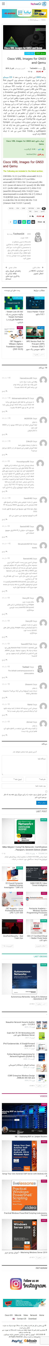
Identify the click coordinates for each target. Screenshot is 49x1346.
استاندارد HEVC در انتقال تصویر (36, 272)
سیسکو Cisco (40, 53)
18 (29, 71)
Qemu (36, 212)
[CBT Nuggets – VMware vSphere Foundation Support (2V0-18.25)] (14, 332)
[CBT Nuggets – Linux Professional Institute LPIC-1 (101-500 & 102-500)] (12, 899)
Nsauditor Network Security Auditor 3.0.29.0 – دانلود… (20, 1023)
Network (33, 1315)
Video (20, 327)
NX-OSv (11, 208)
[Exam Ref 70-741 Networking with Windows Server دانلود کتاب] (41, 1036)
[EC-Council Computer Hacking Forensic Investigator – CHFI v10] (12, 873)
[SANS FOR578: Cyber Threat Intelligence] (36, 873)
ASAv (38, 208)
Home (41, 1315)
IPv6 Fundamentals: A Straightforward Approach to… (19, 1044)
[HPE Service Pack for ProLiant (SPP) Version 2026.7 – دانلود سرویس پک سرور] (35, 332)
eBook (43, 819)
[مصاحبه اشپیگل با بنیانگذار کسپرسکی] (41, 1068)
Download (29, 53)
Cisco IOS (9, 1315)
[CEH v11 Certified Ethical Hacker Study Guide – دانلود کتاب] (36, 926)
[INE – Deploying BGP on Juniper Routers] (24, 1118)
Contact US (21, 1318)
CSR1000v (31, 208)
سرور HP (41, 327)
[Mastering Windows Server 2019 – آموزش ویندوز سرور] (24, 1234)
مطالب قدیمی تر (40, 946)
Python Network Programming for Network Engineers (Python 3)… (21, 1055)
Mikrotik (18, 1315)
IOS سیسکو (7, 77)
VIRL (30, 212)
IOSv (17, 208)
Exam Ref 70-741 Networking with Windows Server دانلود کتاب (21, 1034)
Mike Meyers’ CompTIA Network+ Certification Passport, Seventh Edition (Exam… (25, 848)
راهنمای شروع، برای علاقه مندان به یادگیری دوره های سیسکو (13, 274)
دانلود (40, 149)
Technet (25, 667)
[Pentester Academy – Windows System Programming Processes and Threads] (36, 899)
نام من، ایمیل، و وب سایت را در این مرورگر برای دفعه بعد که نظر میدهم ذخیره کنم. (25, 796)
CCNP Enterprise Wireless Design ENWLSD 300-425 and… (21, 1076)
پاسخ (4, 391)
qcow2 (43, 212)
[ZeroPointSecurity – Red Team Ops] (12, 926)
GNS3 (38, 77)
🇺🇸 (14, 1318)
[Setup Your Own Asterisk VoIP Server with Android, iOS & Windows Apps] (24, 1156)
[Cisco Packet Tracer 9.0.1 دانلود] (35, 303)
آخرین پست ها (8, 946)
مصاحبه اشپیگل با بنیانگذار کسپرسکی (22, 1065)
